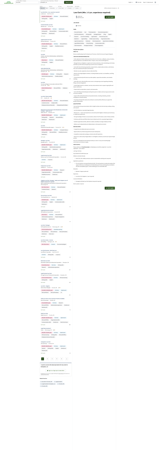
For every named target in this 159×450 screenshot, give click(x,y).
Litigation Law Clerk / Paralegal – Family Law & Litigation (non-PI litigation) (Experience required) (54, 181)
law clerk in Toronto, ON (47, 381)
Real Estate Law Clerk (45, 260)
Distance (50, 6)
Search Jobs (68, 2)
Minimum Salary (70, 6)
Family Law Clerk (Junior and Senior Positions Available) (52, 298)
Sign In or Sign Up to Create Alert (56, 370)
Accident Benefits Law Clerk (47, 24)
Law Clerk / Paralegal (45, 225)
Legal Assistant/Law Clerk (46, 39)
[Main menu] (155, 2)
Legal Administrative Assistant (47, 210)
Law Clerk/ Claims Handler (46, 96)
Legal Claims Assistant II (46, 328)
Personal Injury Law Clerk (46, 195)
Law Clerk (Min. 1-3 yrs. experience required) (50, 12)
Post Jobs (139, 2)
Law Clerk (43, 54)
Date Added (77, 6)
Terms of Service (60, 373)
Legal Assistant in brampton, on (48, 384)
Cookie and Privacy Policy (45, 374)
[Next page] (66, 358)
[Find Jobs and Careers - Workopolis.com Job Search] (8, 2)
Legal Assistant (59, 381)
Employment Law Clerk (46, 165)
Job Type (59, 6)
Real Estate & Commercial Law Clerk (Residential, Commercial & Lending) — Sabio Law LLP (54, 110)
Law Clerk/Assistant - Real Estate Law (49, 250)
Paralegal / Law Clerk (45, 140)
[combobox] (27, 2)
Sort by (41, 6)
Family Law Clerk (44, 313)
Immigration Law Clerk (45, 342)
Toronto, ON (61, 384)
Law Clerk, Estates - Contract (47, 240)
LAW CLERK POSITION (45, 68)
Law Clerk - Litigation (45, 286)
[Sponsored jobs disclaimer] (118, 8)
